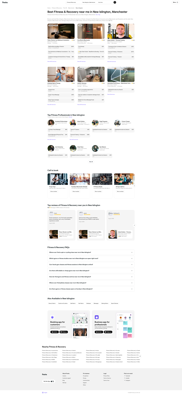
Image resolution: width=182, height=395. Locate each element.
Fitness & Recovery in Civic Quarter (94, 352)
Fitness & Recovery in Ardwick (69, 350)
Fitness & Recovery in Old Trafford (49, 352)
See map (98, 14)
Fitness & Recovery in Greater (112, 352)
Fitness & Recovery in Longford (69, 355)
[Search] (115, 2)
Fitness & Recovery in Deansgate (113, 359)
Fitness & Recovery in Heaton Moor (135, 359)
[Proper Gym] (58, 185)
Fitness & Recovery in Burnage (93, 357)
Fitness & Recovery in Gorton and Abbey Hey (137, 352)
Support (85, 382)
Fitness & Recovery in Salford (68, 357)
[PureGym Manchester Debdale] (80, 185)
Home (49, 8)
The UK (65, 8)
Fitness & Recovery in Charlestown (49, 355)
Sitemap (64, 382)
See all (91, 161)
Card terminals (86, 380)
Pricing (84, 378)
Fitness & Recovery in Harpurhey (113, 357)
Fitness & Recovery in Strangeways (94, 361)
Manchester (71, 8)
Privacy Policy (107, 375)
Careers (64, 375)
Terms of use (106, 380)
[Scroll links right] (140, 356)
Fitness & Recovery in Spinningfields (114, 355)
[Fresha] (5, 2)
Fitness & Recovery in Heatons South (114, 361)
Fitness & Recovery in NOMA (48, 359)
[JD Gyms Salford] (124, 185)
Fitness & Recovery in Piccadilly (93, 355)
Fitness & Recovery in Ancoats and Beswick (72, 352)
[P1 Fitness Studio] (102, 185)
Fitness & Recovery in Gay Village (49, 357)
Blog (64, 380)
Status (84, 385)
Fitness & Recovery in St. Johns (93, 359)
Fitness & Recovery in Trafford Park (134, 361)
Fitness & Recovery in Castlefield (49, 361)
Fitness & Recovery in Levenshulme (50, 350)
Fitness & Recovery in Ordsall (68, 361)
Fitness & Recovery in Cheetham (134, 350)
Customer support (67, 378)
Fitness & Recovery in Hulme (92, 350)
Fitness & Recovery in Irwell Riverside (70, 359)
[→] (134, 186)
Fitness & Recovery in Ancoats (113, 350)
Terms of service (107, 378)
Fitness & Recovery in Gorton (133, 357)
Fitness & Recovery (57, 8)
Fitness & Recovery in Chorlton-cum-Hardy (136, 355)
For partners (85, 375)
